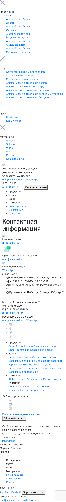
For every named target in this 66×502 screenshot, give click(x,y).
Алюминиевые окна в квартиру (25, 86)
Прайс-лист (13, 117)
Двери (10, 22)
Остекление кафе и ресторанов (25, 71)
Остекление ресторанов (23, 371)
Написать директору (31, 390)
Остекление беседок (21, 368)
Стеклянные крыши (18, 52)
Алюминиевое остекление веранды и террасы (34, 93)
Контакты (14, 213)
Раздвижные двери (17, 37)
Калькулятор (13, 120)
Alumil (26, 41)
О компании (15, 209)
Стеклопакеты (15, 158)
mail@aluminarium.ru (14, 179)
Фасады (11, 30)
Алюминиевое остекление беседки (27, 97)
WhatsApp (32, 179)
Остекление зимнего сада (22, 79)
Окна (9, 15)
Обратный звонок (14, 418)
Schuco (19, 19)
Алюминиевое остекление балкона (27, 90)
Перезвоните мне (36, 187)
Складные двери (16, 44)
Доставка (35, 386)
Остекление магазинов (20, 75)
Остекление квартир (44, 357)
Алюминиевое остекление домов (26, 82)
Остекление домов (19, 357)
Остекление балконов (21, 360)
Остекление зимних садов (34, 364)
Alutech (10, 19)
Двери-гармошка (18, 349)
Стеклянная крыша (41, 349)
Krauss (10, 155)
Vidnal (27, 19)
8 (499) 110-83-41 (12, 187)
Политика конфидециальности (21, 414)
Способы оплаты (18, 386)
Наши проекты (17, 206)
